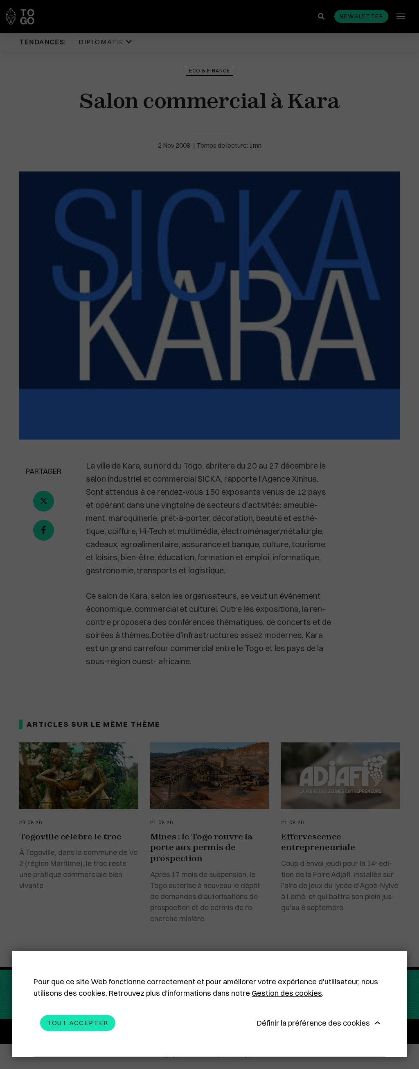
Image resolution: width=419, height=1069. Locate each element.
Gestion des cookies (287, 993)
